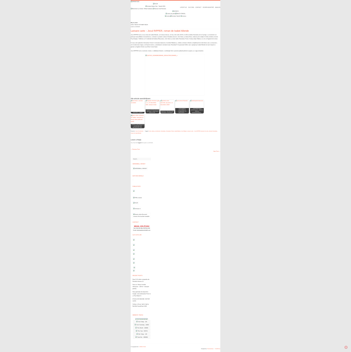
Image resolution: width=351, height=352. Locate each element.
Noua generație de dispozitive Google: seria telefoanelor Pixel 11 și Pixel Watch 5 (142, 293)
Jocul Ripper (184, 131)
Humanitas (163, 131)
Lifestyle (183, 7)
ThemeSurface (210, 348)
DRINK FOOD (142, 346)
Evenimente (140, 131)
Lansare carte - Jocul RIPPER (194, 131)
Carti (136, 131)
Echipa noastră (208, 7)
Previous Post (135, 149)
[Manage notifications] (346, 347)
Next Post (216, 151)
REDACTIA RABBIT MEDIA (141, 24)
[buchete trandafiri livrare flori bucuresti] (142, 218)
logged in (140, 142)
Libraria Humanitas (213, 131)
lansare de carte (204, 131)
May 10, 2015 (134, 22)
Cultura (191, 7)
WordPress (217, 348)
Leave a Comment (135, 26)
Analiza (217, 7)
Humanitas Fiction (170, 131)
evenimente (157, 131)
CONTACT (198, 7)
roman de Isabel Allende (136, 133)
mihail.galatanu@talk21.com (143, 230)
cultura (152, 131)
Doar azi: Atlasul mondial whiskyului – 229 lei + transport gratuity (141, 286)
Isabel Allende (177, 131)
